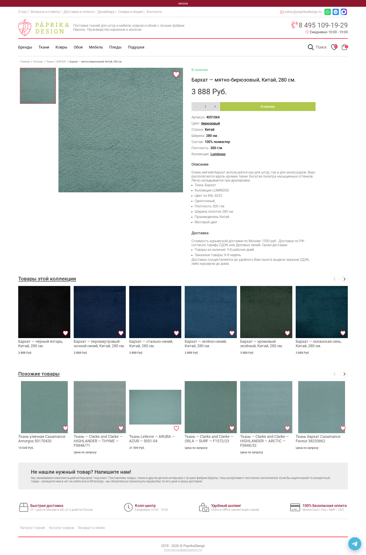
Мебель (96, 47)
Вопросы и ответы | (46, 12)
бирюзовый (210, 123)
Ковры (61, 47)
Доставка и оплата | (79, 12)
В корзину (268, 106)
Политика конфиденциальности (183, 549)
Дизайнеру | (106, 12)
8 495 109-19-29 (323, 25)
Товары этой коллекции (47, 279)
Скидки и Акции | (131, 12)
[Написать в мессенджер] (354, 543)
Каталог (38, 61)
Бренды (25, 47)
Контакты (154, 12)
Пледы (115, 47)
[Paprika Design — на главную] (43, 27)
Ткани (49, 61)
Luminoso (218, 154)
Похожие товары (39, 374)
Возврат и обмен (91, 528)
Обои (78, 47)
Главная (25, 61)
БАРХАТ (61, 61)
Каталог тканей (32, 528)
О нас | (23, 12)
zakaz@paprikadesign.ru (303, 12)
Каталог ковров (61, 528)
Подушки (136, 47)
